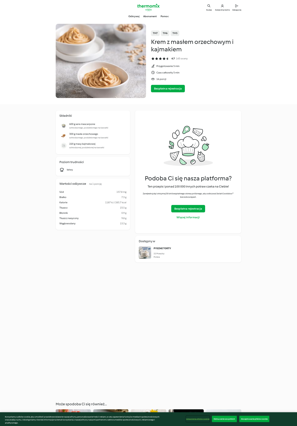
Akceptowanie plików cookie (254, 419)
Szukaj (209, 10)
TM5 (174, 33)
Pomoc (165, 16)
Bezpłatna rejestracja (168, 88)
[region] (148, 419)
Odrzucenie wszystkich (224, 419)
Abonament (150, 16)
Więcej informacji (188, 217)
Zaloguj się (236, 10)
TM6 (165, 33)
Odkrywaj (134, 16)
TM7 (155, 33)
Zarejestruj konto (222, 10)
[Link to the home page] (148, 7)
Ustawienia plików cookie (197, 419)
